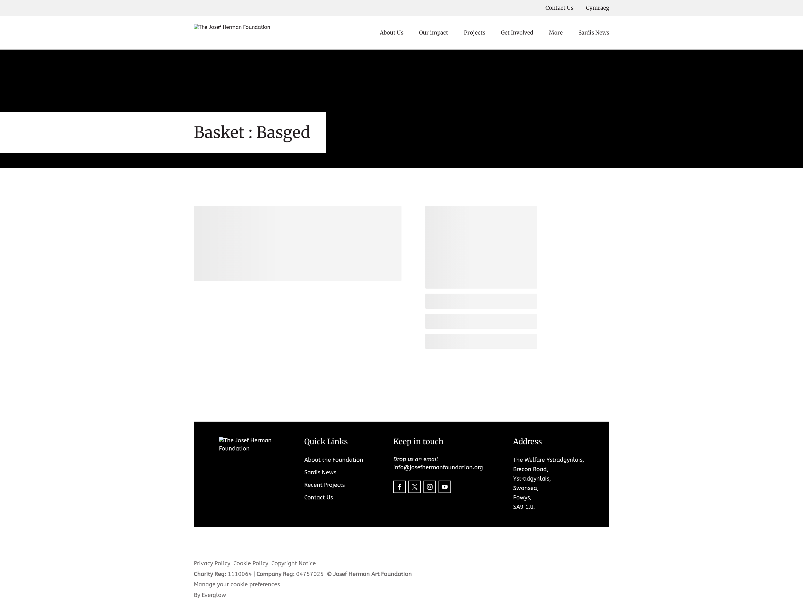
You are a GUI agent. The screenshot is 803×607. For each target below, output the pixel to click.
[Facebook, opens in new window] (399, 487)
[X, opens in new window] (414, 487)
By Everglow (210, 595)
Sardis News (593, 32)
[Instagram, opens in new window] (429, 487)
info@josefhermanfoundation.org (438, 467)
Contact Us (559, 7)
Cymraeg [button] (597, 7)
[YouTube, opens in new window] (445, 487)
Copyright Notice (293, 563)
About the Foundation (333, 459)
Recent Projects (324, 485)
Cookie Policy (250, 563)
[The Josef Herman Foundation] (232, 33)
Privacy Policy (212, 563)
